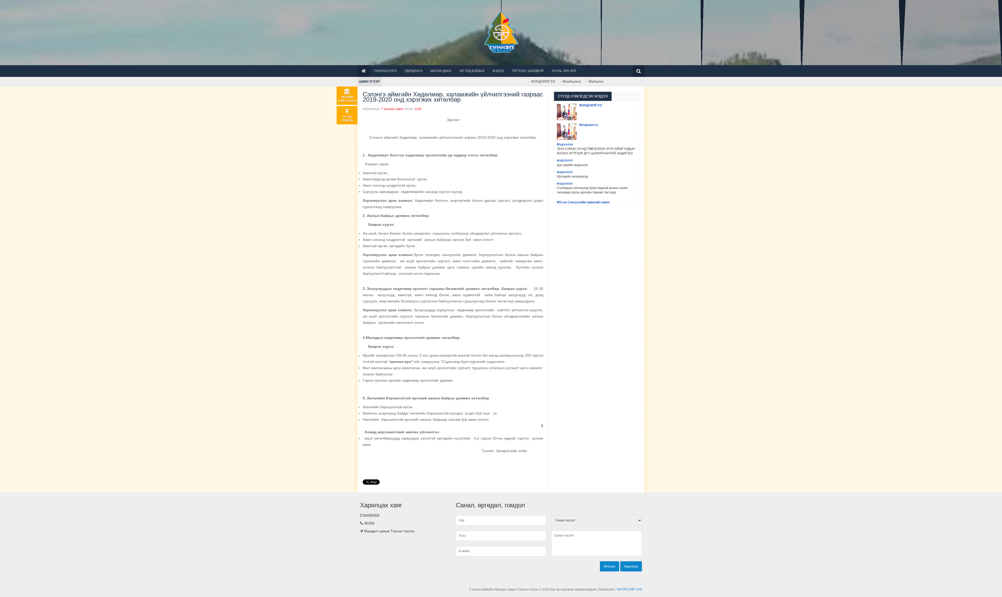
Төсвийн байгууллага (347, 99)
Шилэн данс (441, 71)
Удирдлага (413, 71)
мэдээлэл (565, 160)
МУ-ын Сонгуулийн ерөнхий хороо (583, 202)
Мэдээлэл (565, 144)
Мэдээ (498, 71)
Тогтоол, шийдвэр (528, 71)
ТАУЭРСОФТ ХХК (629, 589)
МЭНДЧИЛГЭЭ (590, 105)
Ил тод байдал (472, 71)
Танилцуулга (385, 71)
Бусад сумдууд (347, 118)
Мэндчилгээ (588, 125)
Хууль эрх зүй (564, 71)
